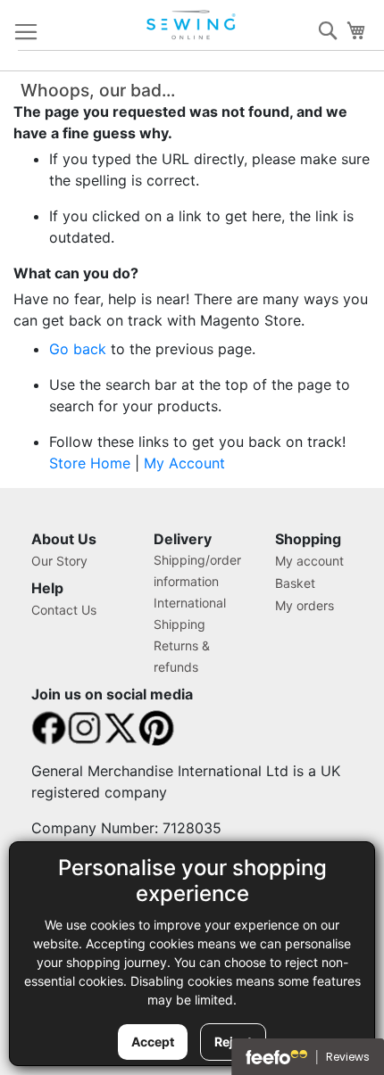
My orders (304, 605)
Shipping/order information (197, 570)
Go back (77, 349)
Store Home (89, 463)
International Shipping (190, 613)
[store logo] (192, 25)
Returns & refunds (182, 656)
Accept (152, 1041)
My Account (184, 463)
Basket (295, 583)
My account (309, 560)
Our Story (59, 560)
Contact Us (63, 609)
